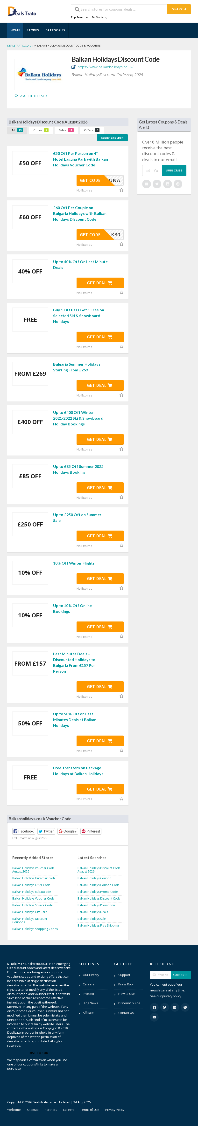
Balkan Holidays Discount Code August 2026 (99, 870)
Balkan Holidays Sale (92, 919)
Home (15, 30)
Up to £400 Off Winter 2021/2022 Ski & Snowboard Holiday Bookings (78, 418)
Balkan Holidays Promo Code (98, 892)
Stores (33, 30)
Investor (88, 994)
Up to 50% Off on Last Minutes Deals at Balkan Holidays (74, 719)
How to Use (126, 994)
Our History (91, 975)
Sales (65, 130)
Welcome (14, 1110)
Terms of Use (89, 1110)
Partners (51, 1110)
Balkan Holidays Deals (93, 912)
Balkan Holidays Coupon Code (99, 885)
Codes (40, 130)
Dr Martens (99, 17)
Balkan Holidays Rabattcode (31, 892)
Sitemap (33, 1110)
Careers (88, 984)
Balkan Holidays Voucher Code (33, 898)
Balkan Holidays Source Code (32, 905)
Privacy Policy (114, 1110)
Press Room (126, 984)
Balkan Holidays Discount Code (99, 898)
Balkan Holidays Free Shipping (98, 925)
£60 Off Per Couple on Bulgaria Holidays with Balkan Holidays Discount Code (79, 213)
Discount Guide (129, 1003)
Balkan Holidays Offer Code (31, 885)
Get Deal (97, 283)
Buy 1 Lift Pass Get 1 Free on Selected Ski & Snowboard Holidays (78, 315)
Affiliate (88, 1013)
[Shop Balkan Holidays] (39, 74)
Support (124, 975)
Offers (91, 130)
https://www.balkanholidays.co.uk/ (105, 66)
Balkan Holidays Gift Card (29, 912)
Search (179, 9)
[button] (23, 831)
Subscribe (174, 170)
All (16, 130)
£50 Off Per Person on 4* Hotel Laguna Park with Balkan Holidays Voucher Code (80, 159)
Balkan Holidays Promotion (96, 905)
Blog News (90, 1003)
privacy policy (171, 996)
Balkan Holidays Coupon (94, 878)
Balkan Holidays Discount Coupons (29, 920)
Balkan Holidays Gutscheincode (34, 878)
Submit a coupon (112, 137)
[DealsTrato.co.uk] (22, 10)
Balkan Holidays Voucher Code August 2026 (33, 870)
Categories (55, 30)
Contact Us (126, 1013)
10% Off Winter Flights (74, 563)
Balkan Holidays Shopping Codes (35, 929)
